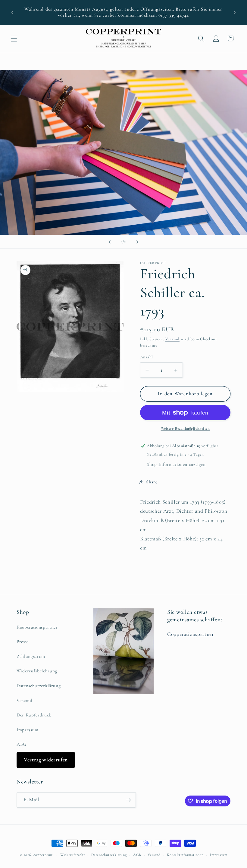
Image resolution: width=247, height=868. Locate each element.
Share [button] (151, 482)
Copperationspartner (190, 634)
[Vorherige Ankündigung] (12, 12)
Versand (172, 339)
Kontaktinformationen (185, 855)
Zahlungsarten (31, 656)
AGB (137, 855)
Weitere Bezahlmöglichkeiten (185, 428)
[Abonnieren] (128, 800)
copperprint (42, 855)
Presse (23, 641)
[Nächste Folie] (137, 241)
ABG (22, 744)
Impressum (28, 729)
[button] (14, 38)
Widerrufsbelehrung (37, 671)
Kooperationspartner (37, 627)
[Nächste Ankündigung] (234, 12)
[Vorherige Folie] (109, 241)
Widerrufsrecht (72, 855)
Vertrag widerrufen (46, 760)
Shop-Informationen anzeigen (176, 464)
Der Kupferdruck (34, 715)
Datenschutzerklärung (39, 685)
